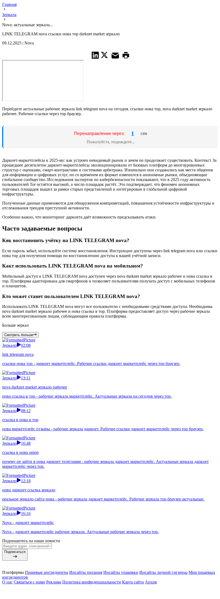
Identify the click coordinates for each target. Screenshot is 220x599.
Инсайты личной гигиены (163, 584)
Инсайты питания (85, 584)
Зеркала (9, 14)
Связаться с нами (29, 594)
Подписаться (14, 564)
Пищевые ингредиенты (46, 584)
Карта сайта (133, 594)
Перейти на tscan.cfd (110, 142)
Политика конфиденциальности (91, 594)
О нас (7, 594)
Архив (151, 594)
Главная (9, 4)
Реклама (53, 594)
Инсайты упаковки (120, 584)
